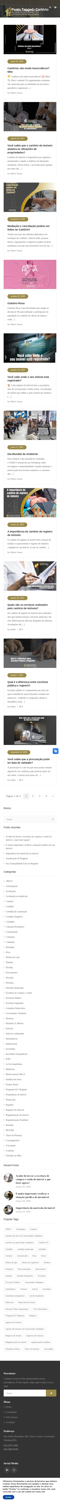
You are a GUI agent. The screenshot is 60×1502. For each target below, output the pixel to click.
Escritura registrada (14, 1003)
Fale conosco (12, 1417)
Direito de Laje (13, 957)
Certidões (10, 922)
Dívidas (9, 967)
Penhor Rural (12, 1084)
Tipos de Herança (14, 1135)
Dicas (43, 1256)
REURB (10, 1130)
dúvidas (9, 1276)
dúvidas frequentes (25, 1276)
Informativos (11, 1038)
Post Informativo (40, 1309)
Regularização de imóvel (16, 1342)
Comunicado (12, 932)
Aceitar (8, 1497)
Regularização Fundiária (17, 1120)
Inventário (10, 1049)
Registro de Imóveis (15, 1110)
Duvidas (10, 977)
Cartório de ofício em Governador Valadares (24, 1236)
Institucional (11, 1044)
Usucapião (11, 1145)
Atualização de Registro (17, 858)
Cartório (9, 901)
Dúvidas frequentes (15, 988)
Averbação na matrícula (17, 896)
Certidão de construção (16, 911)
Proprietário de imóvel (16, 1094)
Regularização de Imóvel (17, 1115)
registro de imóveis (14, 1322)
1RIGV (9, 881)
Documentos (11, 972)
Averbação (11, 891)
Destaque (10, 947)
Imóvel (35, 1289)
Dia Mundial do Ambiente (22, 454)
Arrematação (12, 886)
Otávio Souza (16, 93)
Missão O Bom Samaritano (17, 1309)
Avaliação (10, 1422)
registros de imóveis (34, 1336)
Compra (9, 1256)
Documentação (24, 1269)
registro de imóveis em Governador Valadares (25, 1329)
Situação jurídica (13, 1349)
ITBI (8, 1059)
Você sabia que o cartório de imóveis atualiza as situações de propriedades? (29, 149)
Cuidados (10, 942)
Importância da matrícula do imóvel (22, 853)
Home (9, 1407)
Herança (10, 1018)
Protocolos (11, 1099)
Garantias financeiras (15, 1008)
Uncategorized (12, 1140)
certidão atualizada (25, 1249)
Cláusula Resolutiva (15, 926)
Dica (8, 952)
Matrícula (10, 1069)
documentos (41, 1269)
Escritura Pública (13, 998)
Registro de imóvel (13, 1336)
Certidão (10, 906)
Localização (11, 1412)
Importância (10, 1289)
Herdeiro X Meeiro (14, 1023)
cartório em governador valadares (20, 1242)
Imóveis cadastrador (15, 1033)
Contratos (10, 937)
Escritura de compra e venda (19, 993)
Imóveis (9, 1028)
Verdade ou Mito (13, 1155)
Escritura (42, 1276)
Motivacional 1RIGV (15, 1074)
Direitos (9, 962)
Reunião (10, 1125)
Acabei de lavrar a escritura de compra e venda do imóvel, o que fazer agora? (33, 1179)
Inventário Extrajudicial (16, 1054)
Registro (10, 1105)
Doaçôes (9, 1269)
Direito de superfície (30, 1262)
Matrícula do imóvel (26, 1302)
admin (13, 629)
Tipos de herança (32, 1349)
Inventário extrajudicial (15, 1296)
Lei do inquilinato (14, 1064)
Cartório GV (43, 1242)
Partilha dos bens (13, 1079)
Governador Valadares (16, 1013)
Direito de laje (11, 1262)
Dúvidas (10, 983)
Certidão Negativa (14, 916)
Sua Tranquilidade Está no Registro (22, 863)
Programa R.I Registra (15, 1316)
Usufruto (10, 1150)
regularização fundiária (40, 1342)
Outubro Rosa (16, 303)
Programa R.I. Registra (16, 1089)
